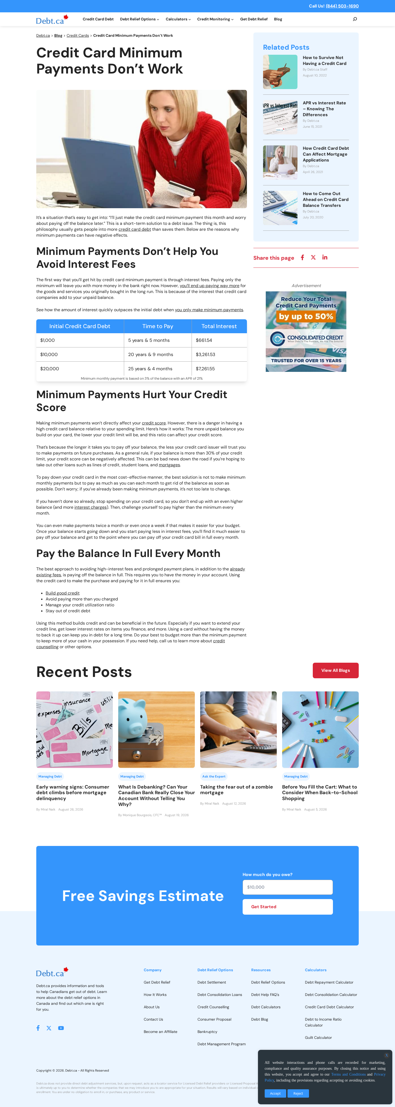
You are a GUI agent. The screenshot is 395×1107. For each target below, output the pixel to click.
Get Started (263, 907)
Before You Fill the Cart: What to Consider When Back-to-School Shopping (320, 793)
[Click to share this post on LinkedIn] (324, 258)
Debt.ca (43, 35)
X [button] (386, 1055)
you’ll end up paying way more (209, 285)
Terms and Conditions (348, 1074)
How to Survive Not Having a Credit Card (324, 60)
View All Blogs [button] (335, 670)
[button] (38, 1028)
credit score (154, 423)
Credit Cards (78, 35)
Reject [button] (298, 1093)
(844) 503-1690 (342, 6)
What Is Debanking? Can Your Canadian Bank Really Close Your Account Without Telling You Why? (156, 796)
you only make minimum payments (209, 310)
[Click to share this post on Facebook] (302, 258)
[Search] (354, 19)
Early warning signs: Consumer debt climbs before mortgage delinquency (72, 793)
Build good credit (63, 593)
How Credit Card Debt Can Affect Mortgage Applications (326, 154)
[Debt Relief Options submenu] (158, 19)
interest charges (90, 507)
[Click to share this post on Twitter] (313, 258)
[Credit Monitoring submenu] (232, 19)
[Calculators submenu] (189, 19)
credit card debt (135, 229)
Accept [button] (275, 1093)
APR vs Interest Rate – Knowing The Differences (324, 109)
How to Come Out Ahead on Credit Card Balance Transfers (326, 199)
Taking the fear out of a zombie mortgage (236, 790)
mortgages (169, 465)
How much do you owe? (268, 874)
